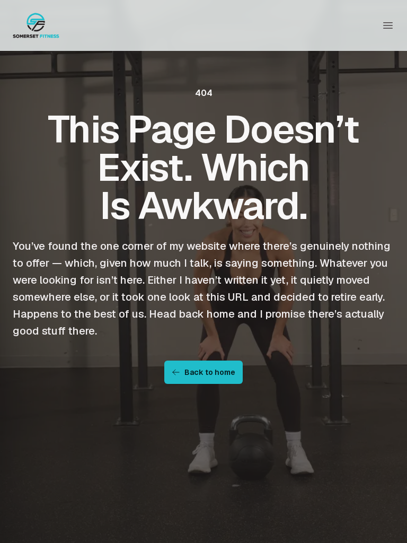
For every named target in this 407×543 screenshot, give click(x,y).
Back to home (209, 372)
